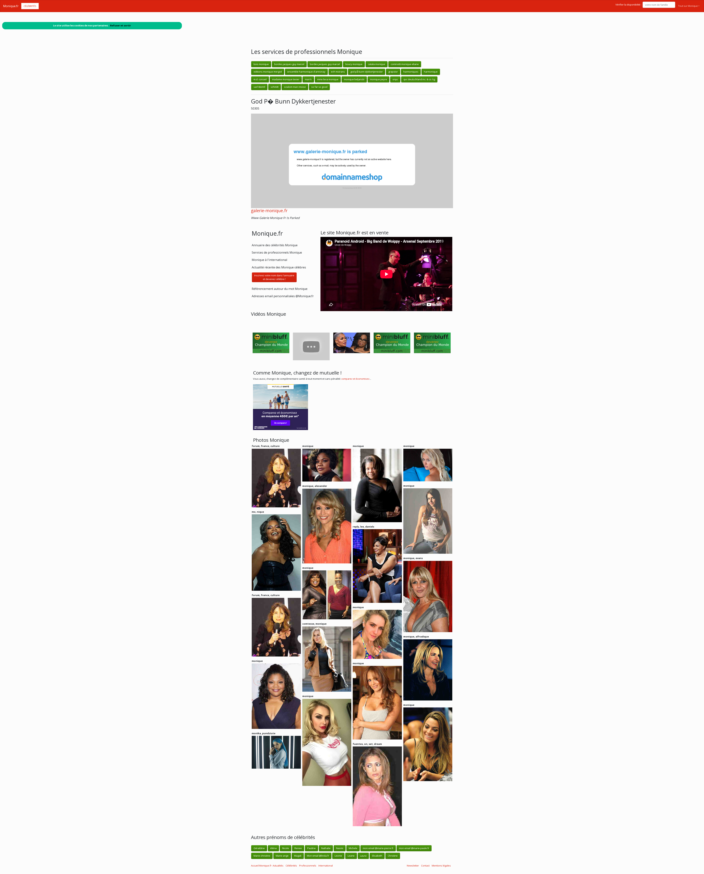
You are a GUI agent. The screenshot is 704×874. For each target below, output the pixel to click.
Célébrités (30, 6)
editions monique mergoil (268, 71)
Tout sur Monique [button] (688, 6)
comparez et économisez (355, 378)
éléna (273, 848)
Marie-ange (282, 855)
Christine (393, 855)
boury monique (353, 64)
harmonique (431, 71)
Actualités (278, 865)
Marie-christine (262, 855)
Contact (425, 865)
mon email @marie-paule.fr (414, 848)
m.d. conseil (260, 79)
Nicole (285, 848)
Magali (297, 855)
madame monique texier (285, 79)
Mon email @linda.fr (318, 855)
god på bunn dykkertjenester (366, 71)
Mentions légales (441, 865)
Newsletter (413, 865)
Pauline (311, 848)
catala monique (376, 64)
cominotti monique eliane (405, 64)
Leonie (338, 855)
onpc (395, 79)
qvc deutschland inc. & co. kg (419, 79)
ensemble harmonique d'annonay (306, 71)
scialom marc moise (295, 86)
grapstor (393, 71)
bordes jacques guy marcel (289, 64)
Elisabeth (377, 855)
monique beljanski (354, 79)
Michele (353, 848)
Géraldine (259, 848)
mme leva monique (327, 79)
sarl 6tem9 (259, 86)
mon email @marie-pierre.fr (378, 848)
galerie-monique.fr (269, 210)
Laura (363, 855)
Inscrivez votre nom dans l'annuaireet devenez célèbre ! (274, 277)
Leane (351, 855)
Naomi (339, 848)
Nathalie (326, 848)
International (325, 865)
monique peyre (378, 79)
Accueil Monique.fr (261, 865)
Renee (298, 848)
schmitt (274, 86)
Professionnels (307, 865)
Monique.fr (11, 6)
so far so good (319, 86)
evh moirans (338, 71)
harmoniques (410, 71)
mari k (308, 79)
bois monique (261, 64)
